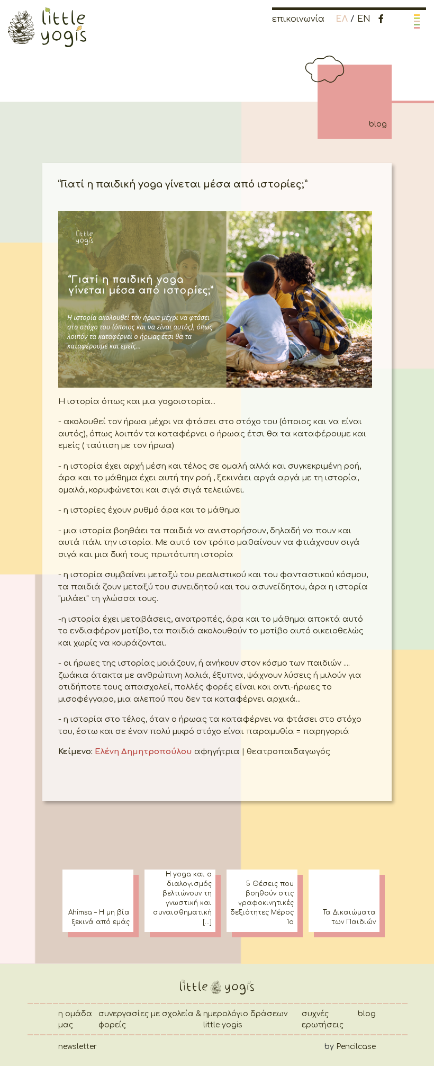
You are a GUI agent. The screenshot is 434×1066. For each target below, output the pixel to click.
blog (367, 1014)
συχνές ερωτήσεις (322, 1019)
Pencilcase (356, 1047)
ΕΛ (342, 19)
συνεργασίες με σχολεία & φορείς (150, 1019)
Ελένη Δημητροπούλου (142, 751)
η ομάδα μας (75, 1019)
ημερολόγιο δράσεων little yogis (245, 1019)
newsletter (77, 1047)
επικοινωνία (298, 19)
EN (363, 19)
